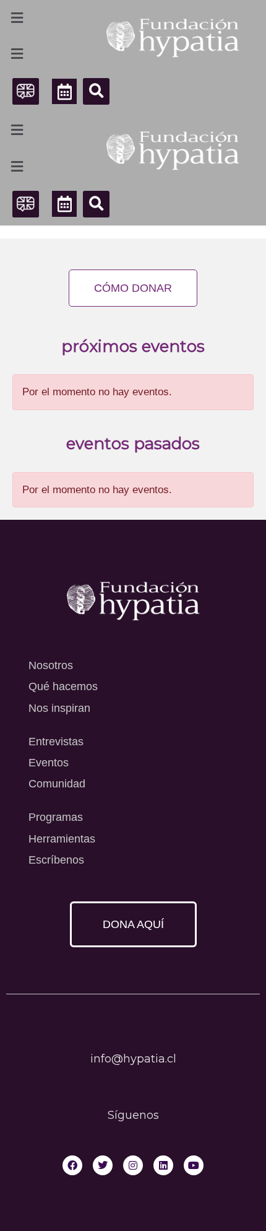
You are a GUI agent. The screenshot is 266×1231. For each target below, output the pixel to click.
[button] (96, 91)
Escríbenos (56, 860)
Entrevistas (56, 741)
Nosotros (50, 665)
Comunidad (56, 784)
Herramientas (61, 839)
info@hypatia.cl (133, 1059)
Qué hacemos (63, 686)
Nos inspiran (59, 708)
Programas (55, 817)
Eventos (48, 762)
